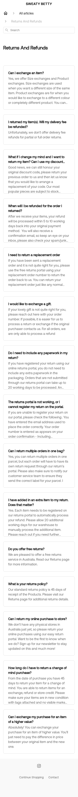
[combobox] (39, 30)
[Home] (5, 13)
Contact (53, 777)
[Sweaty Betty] (39, 4)
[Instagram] (39, 766)
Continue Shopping (31, 777)
